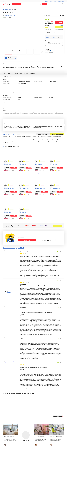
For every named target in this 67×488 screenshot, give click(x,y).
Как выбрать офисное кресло (56, 436)
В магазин (59, 22)
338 (10, 0)
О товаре (5, 73)
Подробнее (61, 25)
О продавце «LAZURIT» (9, 134)
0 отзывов (6, 15)
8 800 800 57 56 (50, 37)
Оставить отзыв (27, 240)
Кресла (10, 9)
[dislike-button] (60, 251)
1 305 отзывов (50, 52)
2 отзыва (12, 170)
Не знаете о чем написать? (26, 447)
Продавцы (46, 1)
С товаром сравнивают (18, 73)
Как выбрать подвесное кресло (40, 437)
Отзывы (51, 1)
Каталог (6, 9)
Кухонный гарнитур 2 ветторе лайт (10, 374)
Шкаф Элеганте (7, 318)
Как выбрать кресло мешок (9, 436)
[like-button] (58, 251)
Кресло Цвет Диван (22, 164)
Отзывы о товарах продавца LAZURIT (13, 248)
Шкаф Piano (7, 349)
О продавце (10, 73)
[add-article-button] (26, 435)
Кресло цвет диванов (7, 164)
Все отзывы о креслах (46, 240)
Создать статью (26, 440)
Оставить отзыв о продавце (43, 134)
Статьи (55, 1)
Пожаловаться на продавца (57, 134)
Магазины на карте (61, 1)
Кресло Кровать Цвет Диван (9, 188)
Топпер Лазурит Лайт (8, 263)
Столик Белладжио (8, 292)
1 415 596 (4, 1)
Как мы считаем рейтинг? (12, 58)
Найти (44, 4)
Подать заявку (58, 225)
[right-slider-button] (64, 125)
